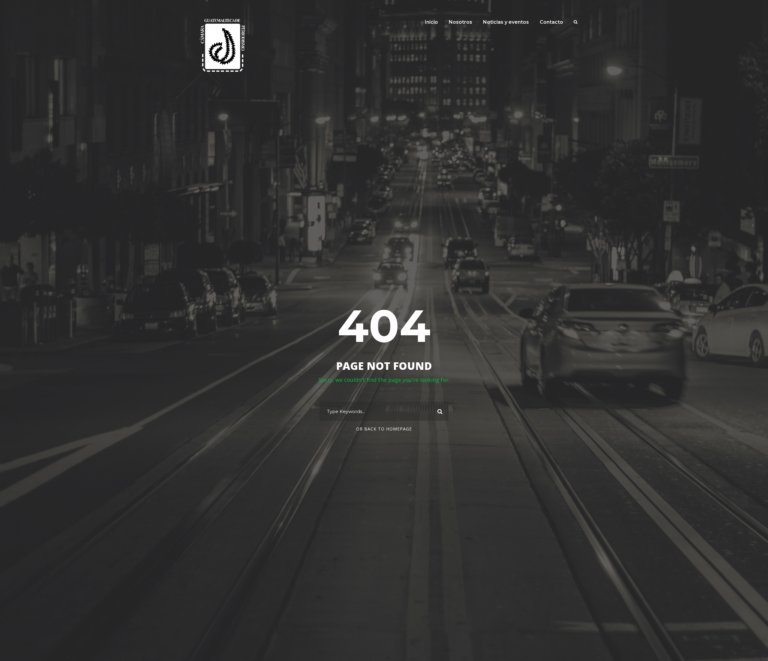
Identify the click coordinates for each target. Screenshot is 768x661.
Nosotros (460, 22)
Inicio (431, 22)
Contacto (551, 22)
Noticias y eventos (506, 22)
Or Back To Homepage (384, 429)
